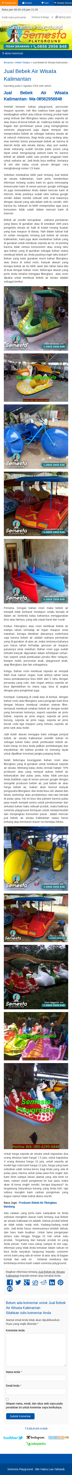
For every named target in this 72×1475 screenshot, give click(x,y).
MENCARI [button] (64, 17)
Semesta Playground (36, 27)
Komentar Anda (15, 1330)
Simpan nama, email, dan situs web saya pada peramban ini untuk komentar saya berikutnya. (34, 1405)
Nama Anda (13, 1372)
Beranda (8, 62)
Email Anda (12, 1385)
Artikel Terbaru (22, 62)
